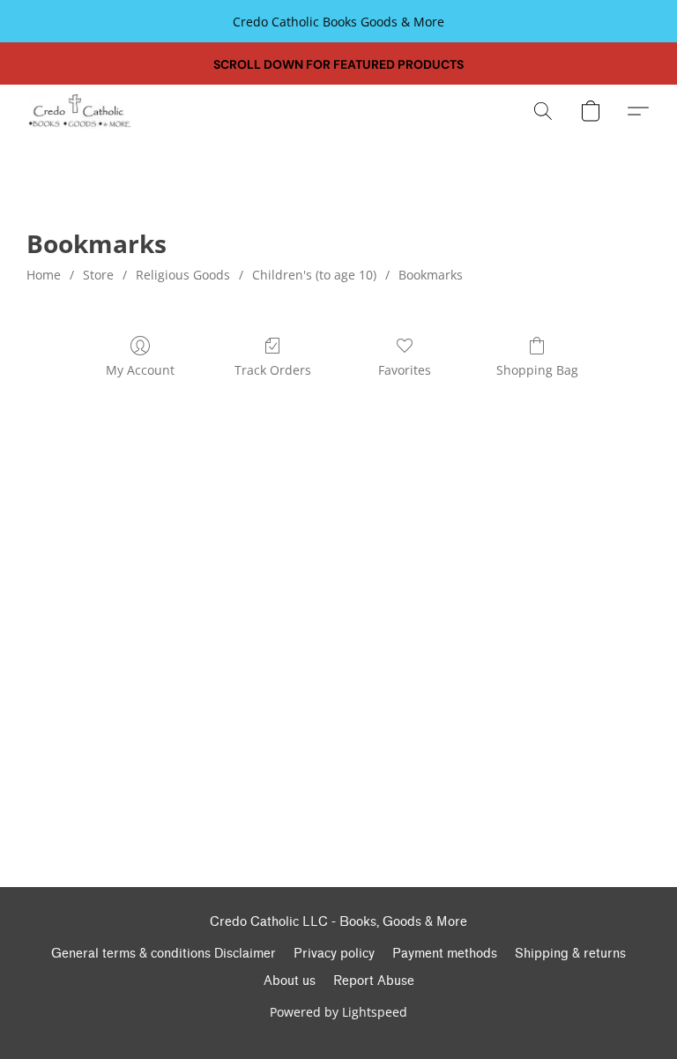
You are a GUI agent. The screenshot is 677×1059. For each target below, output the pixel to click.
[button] (79, 111)
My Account (140, 370)
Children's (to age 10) (314, 274)
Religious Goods (183, 274)
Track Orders (272, 370)
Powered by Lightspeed (338, 1011)
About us (290, 980)
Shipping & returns (570, 953)
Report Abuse (373, 980)
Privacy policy (334, 953)
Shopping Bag (537, 370)
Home (43, 274)
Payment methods (444, 953)
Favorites (404, 370)
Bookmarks (430, 274)
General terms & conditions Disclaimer (163, 953)
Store (98, 274)
